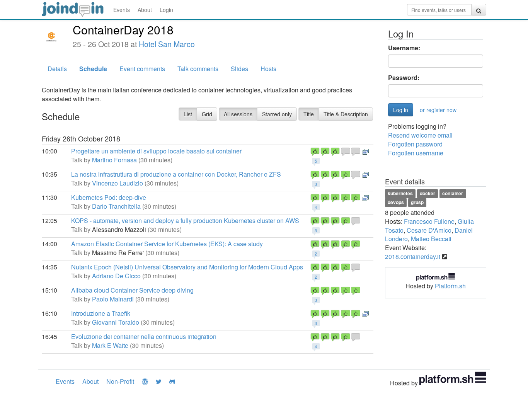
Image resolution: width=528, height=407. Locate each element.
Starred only (277, 114)
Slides (239, 68)
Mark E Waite (110, 345)
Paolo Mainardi (113, 299)
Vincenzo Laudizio (117, 183)
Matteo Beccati (431, 238)
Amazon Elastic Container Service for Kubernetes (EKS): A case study (167, 243)
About (145, 10)
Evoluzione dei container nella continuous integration (143, 336)
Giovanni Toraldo (115, 322)
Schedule (93, 68)
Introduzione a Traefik (100, 313)
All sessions (238, 114)
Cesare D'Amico (429, 230)
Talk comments (197, 68)
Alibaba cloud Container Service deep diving (132, 290)
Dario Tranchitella (116, 206)
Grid (207, 114)
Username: (404, 48)
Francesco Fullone (429, 221)
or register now (438, 110)
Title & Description (346, 114)
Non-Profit (120, 381)
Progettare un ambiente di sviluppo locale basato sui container (156, 150)
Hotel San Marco (167, 44)
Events (121, 10)
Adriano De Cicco (116, 275)
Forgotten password (415, 144)
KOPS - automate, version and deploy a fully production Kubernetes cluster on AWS (185, 220)
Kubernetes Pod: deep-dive (108, 197)
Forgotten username (415, 152)
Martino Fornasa (114, 159)
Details (57, 68)
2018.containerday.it (412, 256)
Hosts (268, 68)
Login (166, 10)
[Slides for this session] (366, 150)
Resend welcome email (420, 135)
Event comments (142, 68)
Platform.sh (450, 285)
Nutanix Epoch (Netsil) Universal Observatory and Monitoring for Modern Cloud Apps (187, 266)
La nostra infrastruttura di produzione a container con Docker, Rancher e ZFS (176, 174)
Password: (403, 77)
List (188, 114)
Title (308, 114)
